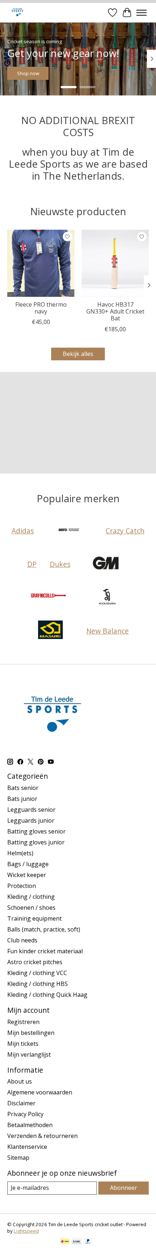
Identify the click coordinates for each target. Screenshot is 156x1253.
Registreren (23, 1022)
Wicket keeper (26, 875)
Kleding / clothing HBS (37, 984)
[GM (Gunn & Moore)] (106, 563)
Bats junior (22, 799)
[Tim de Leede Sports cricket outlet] (17, 12)
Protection (21, 886)
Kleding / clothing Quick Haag (47, 995)
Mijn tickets (22, 1044)
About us (19, 1081)
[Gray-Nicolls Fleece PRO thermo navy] (40, 263)
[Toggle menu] (141, 12)
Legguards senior (31, 810)
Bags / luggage (28, 864)
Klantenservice (27, 1147)
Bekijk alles (78, 354)
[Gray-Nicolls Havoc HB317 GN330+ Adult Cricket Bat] (115, 263)
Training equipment (34, 918)
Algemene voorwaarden (39, 1092)
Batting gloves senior (36, 831)
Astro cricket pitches (34, 962)
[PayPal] (88, 1242)
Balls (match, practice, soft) (43, 929)
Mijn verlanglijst (29, 1055)
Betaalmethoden (30, 1125)
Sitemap (18, 1158)
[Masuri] (50, 630)
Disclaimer (21, 1103)
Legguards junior (30, 820)
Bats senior (22, 788)
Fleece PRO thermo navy (41, 307)
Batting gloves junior (36, 842)
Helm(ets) (20, 853)
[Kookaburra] (107, 597)
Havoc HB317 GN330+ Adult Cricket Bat (115, 311)
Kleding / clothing (31, 897)
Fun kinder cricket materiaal (45, 951)
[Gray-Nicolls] (48, 597)
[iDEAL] (64, 1242)
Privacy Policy (25, 1114)
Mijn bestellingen (30, 1033)
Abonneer (123, 1188)
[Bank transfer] (76, 1242)
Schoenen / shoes (31, 908)
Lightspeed (26, 1231)
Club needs (22, 940)
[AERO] (69, 530)
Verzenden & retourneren (42, 1136)
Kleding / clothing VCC (37, 973)
